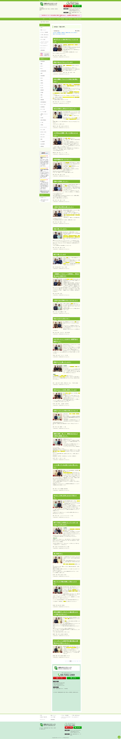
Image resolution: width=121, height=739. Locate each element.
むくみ (42, 85)
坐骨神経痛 (43, 61)
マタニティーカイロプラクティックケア (44, 43)
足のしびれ (43, 136)
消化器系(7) (59, 32)
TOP (41, 21)
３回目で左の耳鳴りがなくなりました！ (66, 300)
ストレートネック (44, 127)
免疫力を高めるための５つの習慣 (44, 201)
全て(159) (54, 32)
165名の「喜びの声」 (44, 37)
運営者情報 (43, 50)
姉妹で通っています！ (60, 229)
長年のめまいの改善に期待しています (65, 390)
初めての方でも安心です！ (62, 318)
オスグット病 (43, 104)
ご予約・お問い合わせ (44, 34)
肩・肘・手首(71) (74, 32)
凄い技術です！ (58, 553)
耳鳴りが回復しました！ (61, 181)
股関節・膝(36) (68, 32)
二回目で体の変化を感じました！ (64, 207)
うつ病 (42, 122)
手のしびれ (43, 134)
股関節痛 (42, 99)
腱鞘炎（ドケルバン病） (44, 115)
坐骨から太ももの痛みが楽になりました (66, 410)
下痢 (41, 97)
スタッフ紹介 (43, 39)
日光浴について (43, 197)
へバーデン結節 (43, 111)
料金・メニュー (53, 715)
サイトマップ (42, 719)
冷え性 (42, 87)
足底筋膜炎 (43, 106)
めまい (42, 78)
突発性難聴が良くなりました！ (63, 159)
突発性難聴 (43, 75)
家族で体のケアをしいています (63, 62)
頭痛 (41, 73)
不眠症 (42, 124)
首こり (42, 68)
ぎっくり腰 (43, 129)
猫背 (41, 139)
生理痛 (42, 92)
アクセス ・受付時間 (44, 32)
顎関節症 (42, 146)
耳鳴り (42, 80)
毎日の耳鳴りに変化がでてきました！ (65, 108)
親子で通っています (60, 254)
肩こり (42, 66)
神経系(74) (63, 32)
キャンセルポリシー (44, 45)
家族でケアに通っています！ (62, 362)
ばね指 (42, 117)
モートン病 (43, 109)
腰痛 (41, 63)
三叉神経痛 (43, 141)
